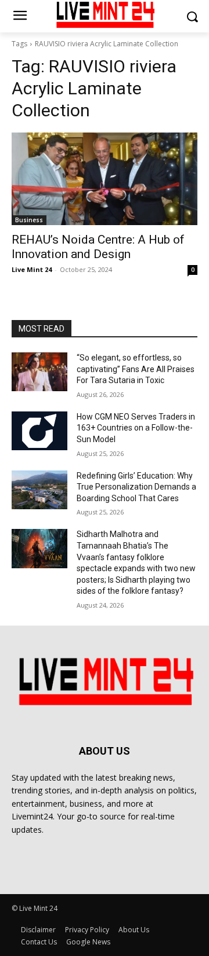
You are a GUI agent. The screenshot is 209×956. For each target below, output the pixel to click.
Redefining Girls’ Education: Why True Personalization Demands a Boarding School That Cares (136, 487)
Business (29, 220)
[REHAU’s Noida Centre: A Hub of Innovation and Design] (104, 179)
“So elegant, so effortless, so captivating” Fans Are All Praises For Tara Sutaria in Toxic (135, 369)
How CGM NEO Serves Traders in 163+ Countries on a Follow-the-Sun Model (136, 428)
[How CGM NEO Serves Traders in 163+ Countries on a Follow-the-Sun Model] (39, 430)
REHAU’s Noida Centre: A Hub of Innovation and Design (98, 247)
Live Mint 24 (32, 269)
